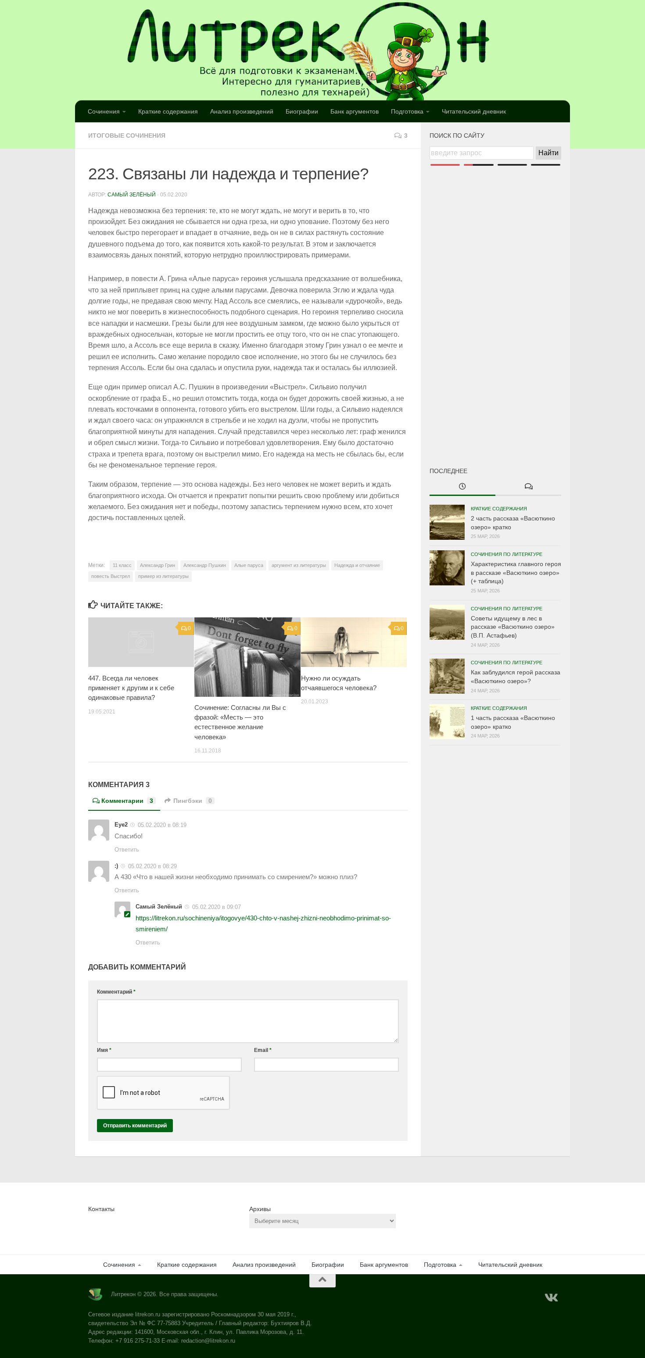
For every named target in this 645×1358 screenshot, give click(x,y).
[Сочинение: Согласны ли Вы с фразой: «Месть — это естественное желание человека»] (247, 657)
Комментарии (127, 800)
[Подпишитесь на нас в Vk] (551, 1298)
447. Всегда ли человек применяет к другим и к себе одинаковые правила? (131, 688)
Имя (104, 1050)
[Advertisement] (495, 301)
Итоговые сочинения (126, 135)
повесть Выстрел (110, 576)
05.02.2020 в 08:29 (152, 866)
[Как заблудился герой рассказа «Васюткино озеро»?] (447, 676)
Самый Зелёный (132, 195)
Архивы (260, 1208)
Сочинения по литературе (506, 554)
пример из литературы (163, 576)
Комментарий (116, 992)
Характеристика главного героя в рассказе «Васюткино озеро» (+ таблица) (516, 572)
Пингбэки (192, 800)
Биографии (302, 111)
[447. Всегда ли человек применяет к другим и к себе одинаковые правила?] (141, 642)
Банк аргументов (354, 111)
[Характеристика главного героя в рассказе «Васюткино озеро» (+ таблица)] (447, 567)
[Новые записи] (462, 487)
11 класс (122, 565)
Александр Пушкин (204, 565)
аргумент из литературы (299, 565)
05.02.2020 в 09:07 (216, 907)
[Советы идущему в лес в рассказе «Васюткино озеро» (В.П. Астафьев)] (447, 622)
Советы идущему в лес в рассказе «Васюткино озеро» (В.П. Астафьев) (513, 627)
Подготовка (407, 111)
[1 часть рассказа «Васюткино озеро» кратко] (447, 721)
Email (263, 1050)
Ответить (127, 849)
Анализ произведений (241, 111)
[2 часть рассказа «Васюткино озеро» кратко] (447, 522)
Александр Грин (157, 565)
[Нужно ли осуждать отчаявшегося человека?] (354, 642)
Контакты (101, 1208)
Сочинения (104, 111)
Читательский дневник (474, 111)
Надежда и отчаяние (357, 565)
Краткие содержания (168, 111)
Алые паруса (248, 565)
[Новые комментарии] (528, 487)
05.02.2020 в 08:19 (162, 825)
